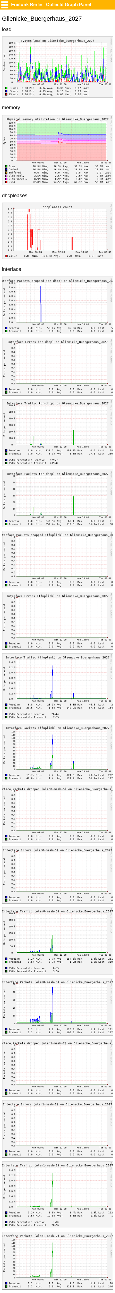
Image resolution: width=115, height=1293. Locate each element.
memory (11, 107)
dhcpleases (14, 195)
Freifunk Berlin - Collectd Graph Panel (51, 4)
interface (11, 269)
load (6, 29)
